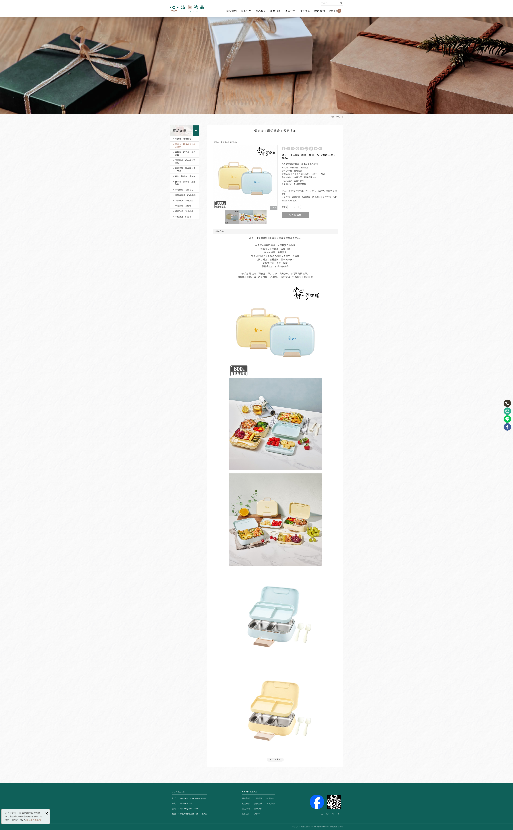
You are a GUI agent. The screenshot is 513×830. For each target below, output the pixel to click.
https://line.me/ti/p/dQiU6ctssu (333, 814)
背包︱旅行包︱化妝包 (185, 176)
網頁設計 (333, 827)
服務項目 (275, 10)
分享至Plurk (293, 149)
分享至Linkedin (302, 149)
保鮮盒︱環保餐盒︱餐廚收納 (185, 145)
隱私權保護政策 (33, 820)
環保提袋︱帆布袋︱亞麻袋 (185, 161)
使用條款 (271, 798)
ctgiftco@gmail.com (189, 808)
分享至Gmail (320, 149)
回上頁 (277, 759)
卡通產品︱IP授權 (183, 217)
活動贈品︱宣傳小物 (184, 211)
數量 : (284, 207)
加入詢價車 (295, 215)
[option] (245, 177)
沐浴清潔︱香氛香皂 (184, 189)
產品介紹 (261, 10)
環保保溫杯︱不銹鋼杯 (185, 195)
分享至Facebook (284, 149)
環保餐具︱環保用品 (184, 200)
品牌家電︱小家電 (183, 206)
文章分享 (290, 10)
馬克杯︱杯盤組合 (183, 139)
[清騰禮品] (187, 8)
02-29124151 (186, 798)
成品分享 (246, 10)
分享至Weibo (311, 149)
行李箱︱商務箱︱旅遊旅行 (185, 182)
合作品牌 (305, 10)
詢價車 (336, 11)
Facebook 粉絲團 (334, 802)
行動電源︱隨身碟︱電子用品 (185, 169)
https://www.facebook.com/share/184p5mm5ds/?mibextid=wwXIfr (339, 814)
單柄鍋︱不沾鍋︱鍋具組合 (185, 153)
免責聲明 (271, 803)
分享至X (288, 149)
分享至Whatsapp (306, 149)
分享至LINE (297, 149)
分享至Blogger (316, 149)
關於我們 (231, 10)
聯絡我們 (319, 10)
